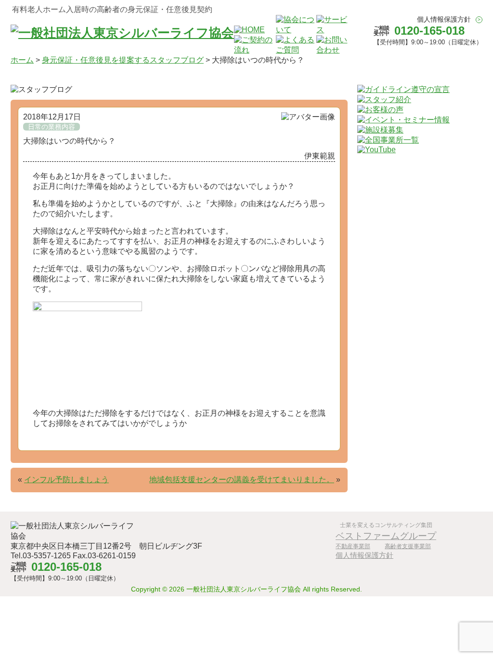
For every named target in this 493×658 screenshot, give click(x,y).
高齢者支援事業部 (408, 546)
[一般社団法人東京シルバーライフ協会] (122, 32)
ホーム (22, 60)
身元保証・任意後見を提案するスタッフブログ (123, 60)
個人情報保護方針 (444, 19)
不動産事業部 (353, 546)
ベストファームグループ (386, 535)
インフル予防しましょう (66, 479)
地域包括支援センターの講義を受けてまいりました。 (241, 479)
